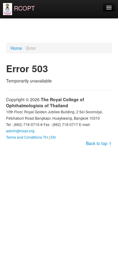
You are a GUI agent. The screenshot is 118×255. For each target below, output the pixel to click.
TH (45, 137)
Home (16, 48)
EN (53, 137)
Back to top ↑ (99, 143)
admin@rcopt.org (20, 130)
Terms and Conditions (24, 137)
